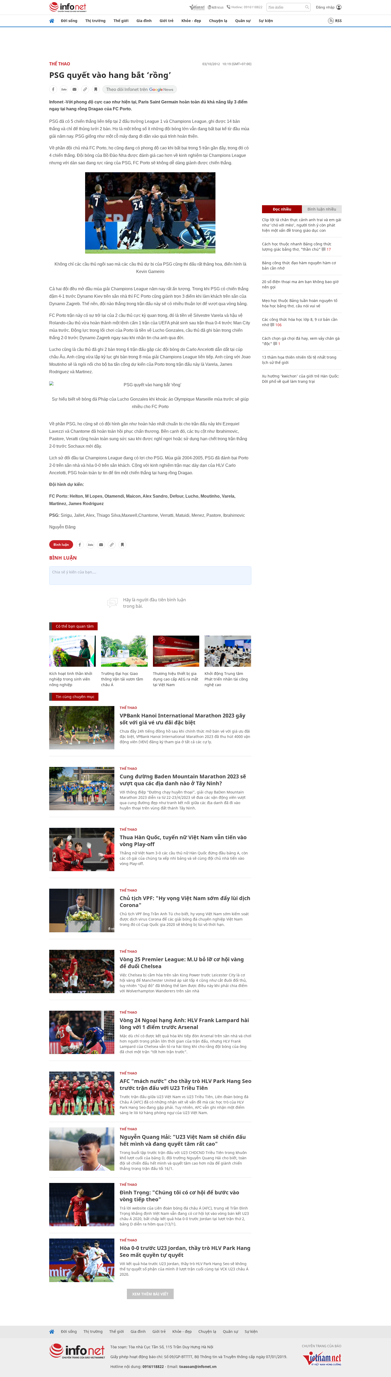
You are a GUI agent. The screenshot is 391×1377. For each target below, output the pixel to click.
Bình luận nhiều (321, 209)
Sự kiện (266, 20)
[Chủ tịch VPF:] (81, 910)
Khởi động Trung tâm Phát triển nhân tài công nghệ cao (226, 679)
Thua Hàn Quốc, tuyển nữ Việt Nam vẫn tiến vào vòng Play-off (183, 841)
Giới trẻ (166, 20)
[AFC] (81, 1093)
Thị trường (95, 20)
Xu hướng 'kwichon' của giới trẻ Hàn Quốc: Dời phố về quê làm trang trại (300, 378)
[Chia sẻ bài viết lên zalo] (64, 89)
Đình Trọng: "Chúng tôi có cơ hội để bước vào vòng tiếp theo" (179, 1196)
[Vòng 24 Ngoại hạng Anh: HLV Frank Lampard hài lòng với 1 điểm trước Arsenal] (81, 1032)
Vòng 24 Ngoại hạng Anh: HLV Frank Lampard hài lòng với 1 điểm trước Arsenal (184, 1024)
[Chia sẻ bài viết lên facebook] (53, 89)
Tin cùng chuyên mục (75, 696)
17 (328, 249)
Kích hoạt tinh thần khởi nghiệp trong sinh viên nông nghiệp (70, 679)
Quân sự (243, 20)
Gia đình (144, 20)
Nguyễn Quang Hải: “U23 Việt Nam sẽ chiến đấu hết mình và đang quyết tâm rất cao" (183, 1140)
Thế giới (121, 20)
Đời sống (69, 20)
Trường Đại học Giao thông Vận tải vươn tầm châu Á (122, 679)
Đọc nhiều (282, 209)
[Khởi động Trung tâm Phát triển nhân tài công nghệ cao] (228, 651)
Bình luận (61, 544)
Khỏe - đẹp (191, 20)
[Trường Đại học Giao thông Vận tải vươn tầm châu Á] (124, 651)
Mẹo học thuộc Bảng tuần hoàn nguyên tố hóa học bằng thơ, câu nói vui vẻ (299, 303)
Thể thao (59, 64)
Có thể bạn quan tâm (75, 626)
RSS (338, 20)
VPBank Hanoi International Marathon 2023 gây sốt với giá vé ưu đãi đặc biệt (182, 719)
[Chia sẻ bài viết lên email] (74, 89)
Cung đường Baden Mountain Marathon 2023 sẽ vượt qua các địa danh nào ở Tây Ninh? (183, 780)
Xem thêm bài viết (150, 1293)
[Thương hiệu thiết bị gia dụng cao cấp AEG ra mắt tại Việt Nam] (176, 651)
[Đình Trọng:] (81, 1204)
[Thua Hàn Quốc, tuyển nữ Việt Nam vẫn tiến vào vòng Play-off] (81, 849)
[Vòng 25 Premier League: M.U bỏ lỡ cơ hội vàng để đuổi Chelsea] (81, 971)
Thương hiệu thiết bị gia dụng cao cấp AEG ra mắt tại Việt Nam (175, 679)
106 (278, 324)
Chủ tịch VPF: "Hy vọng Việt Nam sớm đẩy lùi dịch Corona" (185, 902)
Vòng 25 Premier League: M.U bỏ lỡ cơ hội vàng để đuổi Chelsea (182, 963)
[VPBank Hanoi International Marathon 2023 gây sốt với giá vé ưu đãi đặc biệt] (81, 727)
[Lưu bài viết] (96, 89)
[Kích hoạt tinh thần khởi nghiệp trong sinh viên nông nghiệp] (72, 651)
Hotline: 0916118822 (247, 7)
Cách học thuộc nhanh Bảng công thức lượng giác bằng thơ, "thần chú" (296, 246)
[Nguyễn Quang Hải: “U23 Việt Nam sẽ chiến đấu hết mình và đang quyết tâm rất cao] (81, 1149)
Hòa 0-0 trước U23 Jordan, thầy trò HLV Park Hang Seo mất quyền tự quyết (185, 1251)
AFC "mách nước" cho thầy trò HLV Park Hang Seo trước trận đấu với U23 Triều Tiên (185, 1084)
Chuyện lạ (218, 20)
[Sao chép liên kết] (85, 89)
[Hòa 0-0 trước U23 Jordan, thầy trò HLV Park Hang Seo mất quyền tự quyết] (81, 1260)
